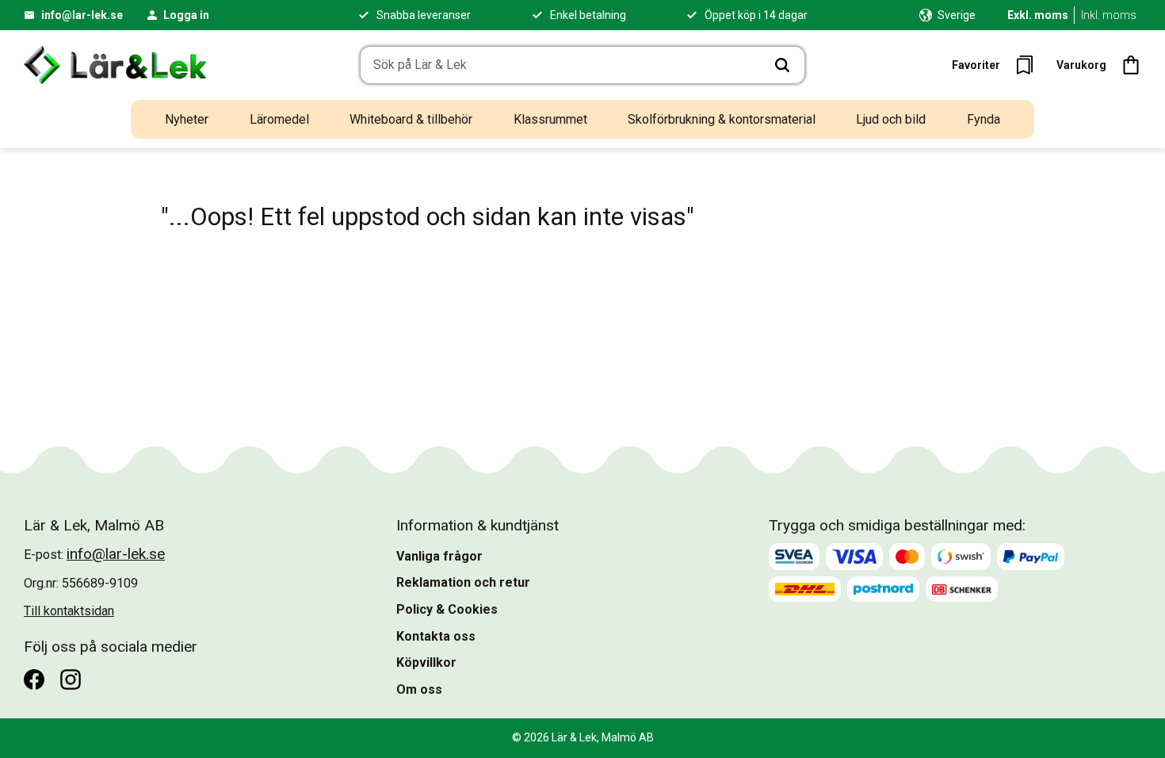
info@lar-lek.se (82, 15)
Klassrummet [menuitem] (550, 119)
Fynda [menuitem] (983, 119)
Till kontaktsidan (69, 610)
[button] (997, 65)
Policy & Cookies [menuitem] (447, 609)
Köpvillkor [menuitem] (426, 662)
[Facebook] (34, 679)
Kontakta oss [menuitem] (436, 636)
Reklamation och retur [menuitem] (463, 582)
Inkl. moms (1108, 15)
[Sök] (782, 65)
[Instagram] (70, 679)
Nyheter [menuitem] (186, 119)
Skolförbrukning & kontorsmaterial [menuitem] (722, 119)
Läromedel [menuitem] (279, 119)
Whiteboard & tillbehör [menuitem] (411, 119)
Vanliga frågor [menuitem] (439, 556)
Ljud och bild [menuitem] (891, 119)
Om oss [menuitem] (419, 689)
